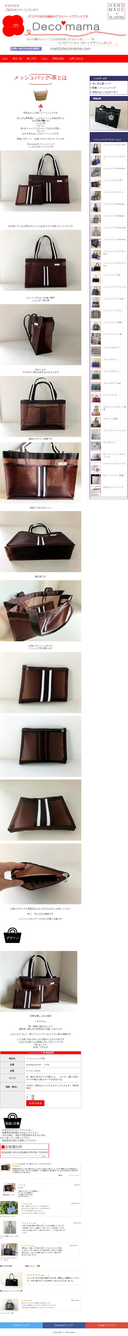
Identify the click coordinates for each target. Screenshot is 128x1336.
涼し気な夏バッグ (101, 83)
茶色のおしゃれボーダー (105, 92)
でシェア (21, 1325)
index (5, 58)
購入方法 (31, 58)
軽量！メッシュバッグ (104, 88)
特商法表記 (58, 58)
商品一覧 (17, 58)
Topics (44, 58)
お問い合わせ (76, 58)
